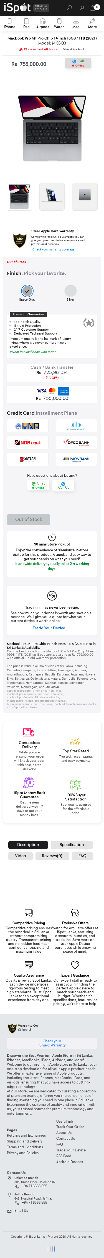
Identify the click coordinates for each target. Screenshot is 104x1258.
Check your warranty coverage (53, 249)
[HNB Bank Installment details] (28, 426)
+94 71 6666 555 (34, 1186)
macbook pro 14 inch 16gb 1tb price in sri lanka (36, 700)
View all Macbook (74, 49)
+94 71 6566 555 (34, 1203)
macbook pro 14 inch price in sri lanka (37, 690)
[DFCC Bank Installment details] (76, 442)
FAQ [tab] (82, 856)
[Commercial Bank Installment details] (76, 426)
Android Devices (69, 1162)
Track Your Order (70, 1127)
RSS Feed (63, 1156)
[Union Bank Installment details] (76, 459)
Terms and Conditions (25, 1147)
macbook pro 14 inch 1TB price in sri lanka (33, 697)
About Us (64, 1133)
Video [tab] (20, 856)
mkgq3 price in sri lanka (22, 707)
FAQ (59, 1144)
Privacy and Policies (23, 1153)
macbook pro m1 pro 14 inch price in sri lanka (35, 694)
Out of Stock (28, 519)
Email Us (21, 1211)
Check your (52, 1043)
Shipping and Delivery (24, 1141)
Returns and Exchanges (26, 1136)
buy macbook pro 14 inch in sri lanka (29, 704)
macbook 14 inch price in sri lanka (75, 704)
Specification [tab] (72, 845)
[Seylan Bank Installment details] (28, 459)
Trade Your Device (49, 628)
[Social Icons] (52, 1248)
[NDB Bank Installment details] (28, 442)
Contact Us (65, 1139)
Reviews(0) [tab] (52, 856)
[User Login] (82, 9)
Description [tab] (28, 845)
